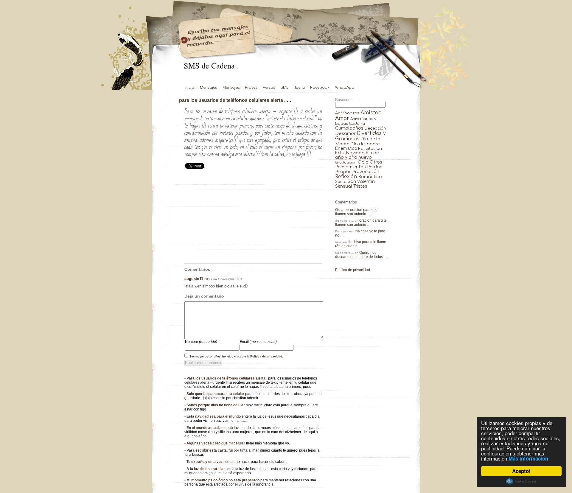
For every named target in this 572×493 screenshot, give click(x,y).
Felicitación (370, 149)
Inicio (189, 87)
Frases (251, 87)
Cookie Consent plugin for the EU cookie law (521, 481)
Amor (342, 118)
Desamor (345, 133)
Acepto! (521, 471)
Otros (376, 162)
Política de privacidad (266, 356)
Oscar (340, 210)
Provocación (366, 171)
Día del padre (365, 144)
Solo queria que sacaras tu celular (215, 394)
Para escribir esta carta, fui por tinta (217, 450)
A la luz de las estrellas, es (209, 469)
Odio (363, 162)
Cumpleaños (349, 128)
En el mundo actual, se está (210, 428)
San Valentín (361, 181)
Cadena (357, 123)
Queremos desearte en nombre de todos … (361, 255)
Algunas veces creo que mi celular (216, 443)
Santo (340, 182)
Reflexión (346, 176)
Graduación (346, 162)
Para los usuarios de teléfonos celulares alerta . (227, 378)
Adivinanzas (347, 113)
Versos (269, 87)
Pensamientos (350, 166)
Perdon (375, 166)
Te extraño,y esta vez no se (210, 462)
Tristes (360, 186)
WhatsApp (344, 87)
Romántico (370, 176)
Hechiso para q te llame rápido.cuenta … (360, 244)
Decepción (375, 128)
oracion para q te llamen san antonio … (356, 212)
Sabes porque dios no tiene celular (216, 405)
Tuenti (299, 87)
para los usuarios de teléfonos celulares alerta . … (235, 100)
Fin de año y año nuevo (357, 155)
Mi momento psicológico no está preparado (223, 480)
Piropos (343, 171)
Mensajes (208, 87)
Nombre (201, 342)
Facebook (319, 87)
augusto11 (193, 278)
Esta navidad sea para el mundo (214, 416)
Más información (528, 458)
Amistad (371, 113)
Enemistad (346, 148)
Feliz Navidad (350, 153)
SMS (285, 87)
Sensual (343, 186)
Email (258, 342)
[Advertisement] (253, 218)
